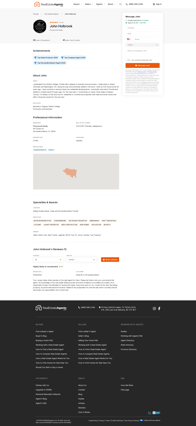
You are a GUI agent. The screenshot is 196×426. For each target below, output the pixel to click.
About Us (82, 385)
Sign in (159, 4)
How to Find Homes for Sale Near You (52, 363)
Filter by (36, 255)
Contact (81, 390)
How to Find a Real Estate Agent (49, 349)
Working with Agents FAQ (132, 336)
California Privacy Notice (152, 420)
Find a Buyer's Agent (44, 331)
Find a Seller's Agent (87, 331)
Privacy (101, 420)
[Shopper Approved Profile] (150, 412)
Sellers (88, 4)
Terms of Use (142, 71)
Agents (99, 4)
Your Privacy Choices (132, 420)
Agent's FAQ (41, 403)
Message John (144, 65)
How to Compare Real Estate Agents (51, 354)
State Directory (127, 345)
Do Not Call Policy (117, 420)
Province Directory (129, 349)
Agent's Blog (41, 399)
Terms (108, 420)
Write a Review (111, 260)
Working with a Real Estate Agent (50, 345)
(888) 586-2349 (136, 4)
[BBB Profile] (156, 412)
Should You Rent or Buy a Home (49, 367)
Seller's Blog (83, 336)
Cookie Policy (93, 420)
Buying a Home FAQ (44, 340)
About (110, 4)
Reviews (81, 408)
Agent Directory (127, 340)
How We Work (127, 385)
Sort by (69, 255)
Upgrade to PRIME (44, 390)
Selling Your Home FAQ (88, 340)
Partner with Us (42, 385)
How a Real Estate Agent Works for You (53, 358)
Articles (81, 403)
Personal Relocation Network (48, 394)
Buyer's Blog (41, 336)
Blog (80, 394)
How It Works (84, 412)
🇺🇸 (128, 39)
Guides (124, 331)
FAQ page (125, 390)
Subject (130, 45)
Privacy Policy (153, 71)
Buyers (77, 4)
